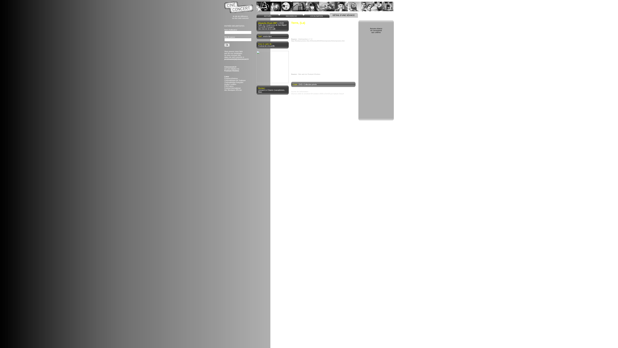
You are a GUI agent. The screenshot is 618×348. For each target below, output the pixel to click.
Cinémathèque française (233, 82)
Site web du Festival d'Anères (321, 91)
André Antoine (300, 26)
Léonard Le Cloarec (266, 90)
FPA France (229, 86)
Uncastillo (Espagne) (266, 27)
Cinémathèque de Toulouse (235, 80)
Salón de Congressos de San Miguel (272, 25)
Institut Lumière (230, 84)
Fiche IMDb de (301, 78)
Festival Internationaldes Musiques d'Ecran (233, 89)
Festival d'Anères (231, 78)
